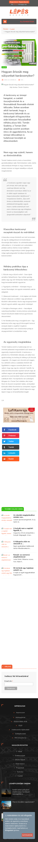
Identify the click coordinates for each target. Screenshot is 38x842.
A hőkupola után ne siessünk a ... (21, 542)
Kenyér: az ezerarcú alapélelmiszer (21, 556)
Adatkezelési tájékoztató (20, 730)
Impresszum (20, 713)
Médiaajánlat (20, 717)
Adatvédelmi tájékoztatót (14, 826)
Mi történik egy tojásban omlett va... (23, 569)
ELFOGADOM (27, 835)
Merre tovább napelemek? (23, 802)
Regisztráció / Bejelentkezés (19, 2)
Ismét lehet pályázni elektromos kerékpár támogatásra (21, 791)
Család (12, 29)
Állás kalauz (20, 764)
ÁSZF (20, 726)
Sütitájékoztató (20, 734)
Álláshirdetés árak (20, 722)
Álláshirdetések (27, 22)
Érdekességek (20, 756)
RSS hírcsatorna (20, 738)
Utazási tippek (20, 760)
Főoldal (5, 29)
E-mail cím (9, 681)
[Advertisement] (19, 481)
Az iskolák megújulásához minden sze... (24, 516)
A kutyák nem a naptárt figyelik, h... (23, 529)
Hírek (20, 752)
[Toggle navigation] (5, 21)
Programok (20, 768)
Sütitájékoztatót (10, 828)
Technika (20, 772)
